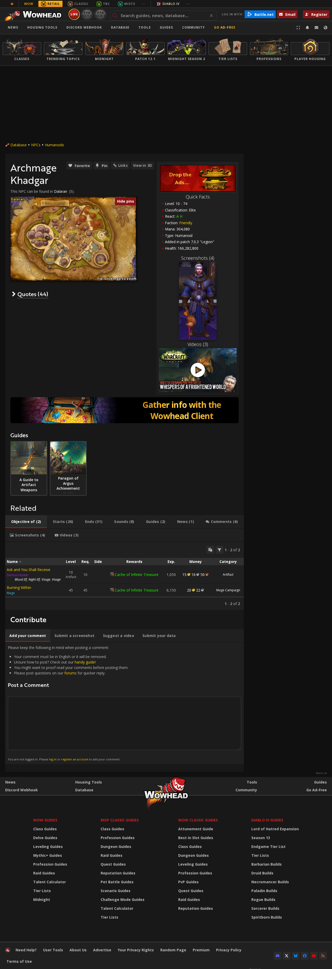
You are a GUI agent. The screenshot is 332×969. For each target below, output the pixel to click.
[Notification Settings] (307, 27)
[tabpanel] (124, 576)
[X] (286, 956)
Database (120, 27)
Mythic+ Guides (47, 855)
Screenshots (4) (197, 258)
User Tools (53, 949)
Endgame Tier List (268, 846)
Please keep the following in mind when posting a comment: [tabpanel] (68, 703)
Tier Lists (42, 890)
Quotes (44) (32, 294)
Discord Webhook (84, 27)
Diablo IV (171, 4)
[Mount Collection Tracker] (124, 410)
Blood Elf (21, 579)
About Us (78, 949)
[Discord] (277, 956)
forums (70, 673)
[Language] (325, 27)
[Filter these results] (219, 550)
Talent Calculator (49, 881)
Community (193, 27)
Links (123, 165)
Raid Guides (44, 873)
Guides (166, 27)
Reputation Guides (118, 873)
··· (144, 4)
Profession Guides (50, 864)
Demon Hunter (18, 575)
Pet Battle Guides (117, 881)
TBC (106, 4)
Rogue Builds (263, 899)
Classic (81, 4)
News (13, 27)
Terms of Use (19, 961)
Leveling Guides (48, 846)
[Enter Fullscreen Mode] (298, 27)
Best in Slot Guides (195, 837)
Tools (252, 782)
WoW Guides (45, 820)
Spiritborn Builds (266, 917)
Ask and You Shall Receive (28, 569)
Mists (129, 4)
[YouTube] (314, 956)
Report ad (321, 773)
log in (53, 759)
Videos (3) (198, 344)
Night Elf (34, 579)
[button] (47, 237)
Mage (11, 593)
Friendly (185, 222)
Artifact (228, 574)
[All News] (12, 4)
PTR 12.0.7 (100, 14)
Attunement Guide (195, 828)
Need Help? (26, 949)
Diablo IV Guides (267, 820)
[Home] (35, 14)
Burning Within (19, 587)
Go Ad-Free (225, 27)
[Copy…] (210, 550)
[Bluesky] (296, 956)
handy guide (85, 662)
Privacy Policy (228, 949)
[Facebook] (305, 956)
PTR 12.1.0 (87, 14)
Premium (201, 949)
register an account (74, 759)
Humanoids (54, 144)
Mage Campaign (228, 590)
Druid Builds (262, 873)
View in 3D (142, 165)
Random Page (173, 949)
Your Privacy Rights (136, 949)
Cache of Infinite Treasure (136, 574)
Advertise (102, 949)
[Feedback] (316, 27)
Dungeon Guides (116, 846)
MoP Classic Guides (120, 820)
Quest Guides (113, 864)
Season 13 (260, 837)
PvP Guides (188, 881)
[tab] (26, 521)
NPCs (35, 144)
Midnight (41, 899)
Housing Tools (88, 782)
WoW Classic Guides (198, 820)
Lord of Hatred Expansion (275, 828)
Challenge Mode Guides (122, 899)
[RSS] (323, 956)
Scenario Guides (115, 890)
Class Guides (45, 828)
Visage (46, 579)
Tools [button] (145, 27)
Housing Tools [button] (42, 27)
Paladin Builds (264, 890)
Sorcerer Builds (265, 908)
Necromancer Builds (270, 881)
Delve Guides (45, 837)
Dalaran (60, 191)
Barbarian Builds (266, 864)
